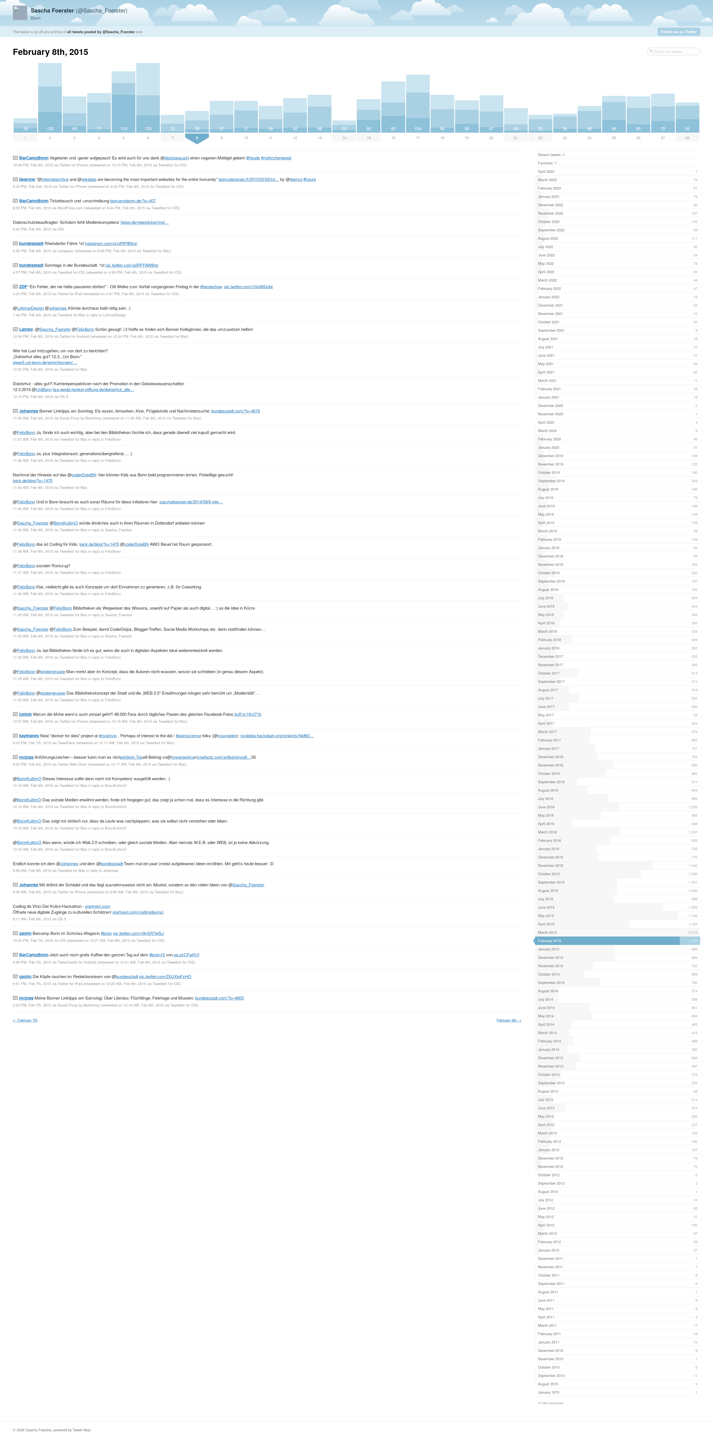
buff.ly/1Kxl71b (248, 714)
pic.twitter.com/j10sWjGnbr (248, 286)
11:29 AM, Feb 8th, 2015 (33, 678)
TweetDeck (66, 742)
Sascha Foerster (38, 1429)
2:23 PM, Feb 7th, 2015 (32, 1005)
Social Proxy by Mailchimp (80, 418)
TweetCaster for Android (77, 962)
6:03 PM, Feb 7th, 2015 (32, 742)
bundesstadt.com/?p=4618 (235, 411)
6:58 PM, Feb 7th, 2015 (32, 962)
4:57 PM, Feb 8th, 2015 (32, 272)
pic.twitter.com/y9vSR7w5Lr (138, 933)
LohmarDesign (30, 308)
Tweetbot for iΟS (171, 165)
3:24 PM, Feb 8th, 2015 (32, 293)
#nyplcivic (108, 735)
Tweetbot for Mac (156, 250)
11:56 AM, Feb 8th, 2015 (33, 418)
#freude (253, 158)
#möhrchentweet (276, 158)
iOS (61, 229)
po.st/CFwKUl (186, 954)
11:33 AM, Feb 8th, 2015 (33, 636)
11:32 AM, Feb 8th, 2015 (33, 657)
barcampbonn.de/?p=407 (133, 200)
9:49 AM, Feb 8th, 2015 (32, 891)
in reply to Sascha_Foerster (110, 529)
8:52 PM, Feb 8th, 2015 (32, 207)
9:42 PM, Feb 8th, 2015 (32, 229)
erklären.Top (131, 757)
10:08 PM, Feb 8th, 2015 (33, 165)
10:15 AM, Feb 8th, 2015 (33, 828)
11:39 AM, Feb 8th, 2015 (33, 529)
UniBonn (44, 389)
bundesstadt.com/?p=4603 (219, 998)
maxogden (227, 735)
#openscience (188, 735)
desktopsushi (177, 158)
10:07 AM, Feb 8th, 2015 (33, 721)
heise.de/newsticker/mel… (145, 222)
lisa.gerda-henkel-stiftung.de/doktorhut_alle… (93, 389)
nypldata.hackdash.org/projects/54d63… (277, 735)
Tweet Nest (82, 1429)
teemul (296, 179)
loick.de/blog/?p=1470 (32, 480)
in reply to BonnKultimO (107, 785)
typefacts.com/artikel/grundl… (224, 757)
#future (309, 179)
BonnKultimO (66, 523)
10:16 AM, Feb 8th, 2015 (33, 785)
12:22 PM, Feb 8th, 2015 (33, 369)
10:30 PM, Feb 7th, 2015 (33, 940)
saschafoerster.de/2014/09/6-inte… (191, 502)
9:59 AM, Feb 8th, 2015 (32, 870)
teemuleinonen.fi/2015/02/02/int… (249, 179)
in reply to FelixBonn (104, 439)
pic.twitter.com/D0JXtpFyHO (165, 976)
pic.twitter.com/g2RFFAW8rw (132, 265)
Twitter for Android (74, 336)
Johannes (58, 308)
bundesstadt (112, 863)
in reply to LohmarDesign (106, 314)
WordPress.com (70, 207)
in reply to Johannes (102, 870)
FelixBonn (85, 329)
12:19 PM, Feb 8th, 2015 (33, 396)
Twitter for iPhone (74, 165)
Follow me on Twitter (679, 31)
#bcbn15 (157, 954)
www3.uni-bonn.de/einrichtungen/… (45, 362)
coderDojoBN (84, 474)
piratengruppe (52, 671)
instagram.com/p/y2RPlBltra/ (111, 243)
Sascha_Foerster (55, 329)
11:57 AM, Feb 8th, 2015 (33, 439)
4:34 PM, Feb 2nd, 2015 (32, 186)
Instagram (66, 250)
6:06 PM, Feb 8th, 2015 (32, 250)
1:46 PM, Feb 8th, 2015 (32, 314)
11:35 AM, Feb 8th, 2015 (33, 614)
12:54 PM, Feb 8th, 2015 (33, 336)
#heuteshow (211, 286)
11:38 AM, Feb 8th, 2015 (33, 551)
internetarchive (55, 179)
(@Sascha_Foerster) (79, 10)
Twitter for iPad (70, 293)
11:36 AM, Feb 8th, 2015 (33, 593)
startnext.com (97, 906)
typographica (182, 757)
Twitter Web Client (72, 764)
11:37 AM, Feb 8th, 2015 (33, 572)
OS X (64, 396)
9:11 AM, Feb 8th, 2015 (32, 919)
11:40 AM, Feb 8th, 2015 (33, 487)
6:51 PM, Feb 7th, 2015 (32, 983)
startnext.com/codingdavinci (138, 912)
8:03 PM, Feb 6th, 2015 (32, 764)
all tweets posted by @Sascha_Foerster (101, 31)
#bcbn (106, 933)
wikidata (89, 179)
